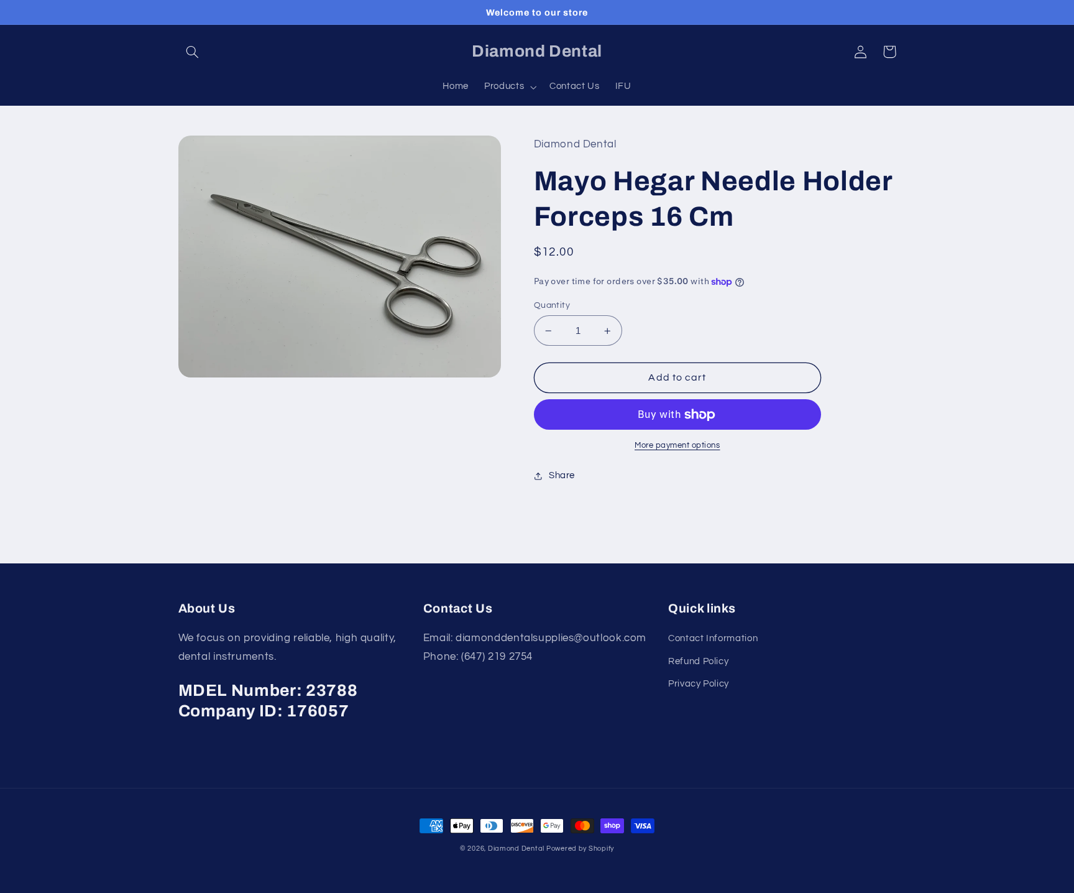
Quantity (552, 305)
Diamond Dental (517, 848)
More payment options (677, 446)
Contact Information (713, 638)
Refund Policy (698, 661)
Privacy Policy (698, 683)
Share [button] (562, 475)
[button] (192, 51)
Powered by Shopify (580, 848)
